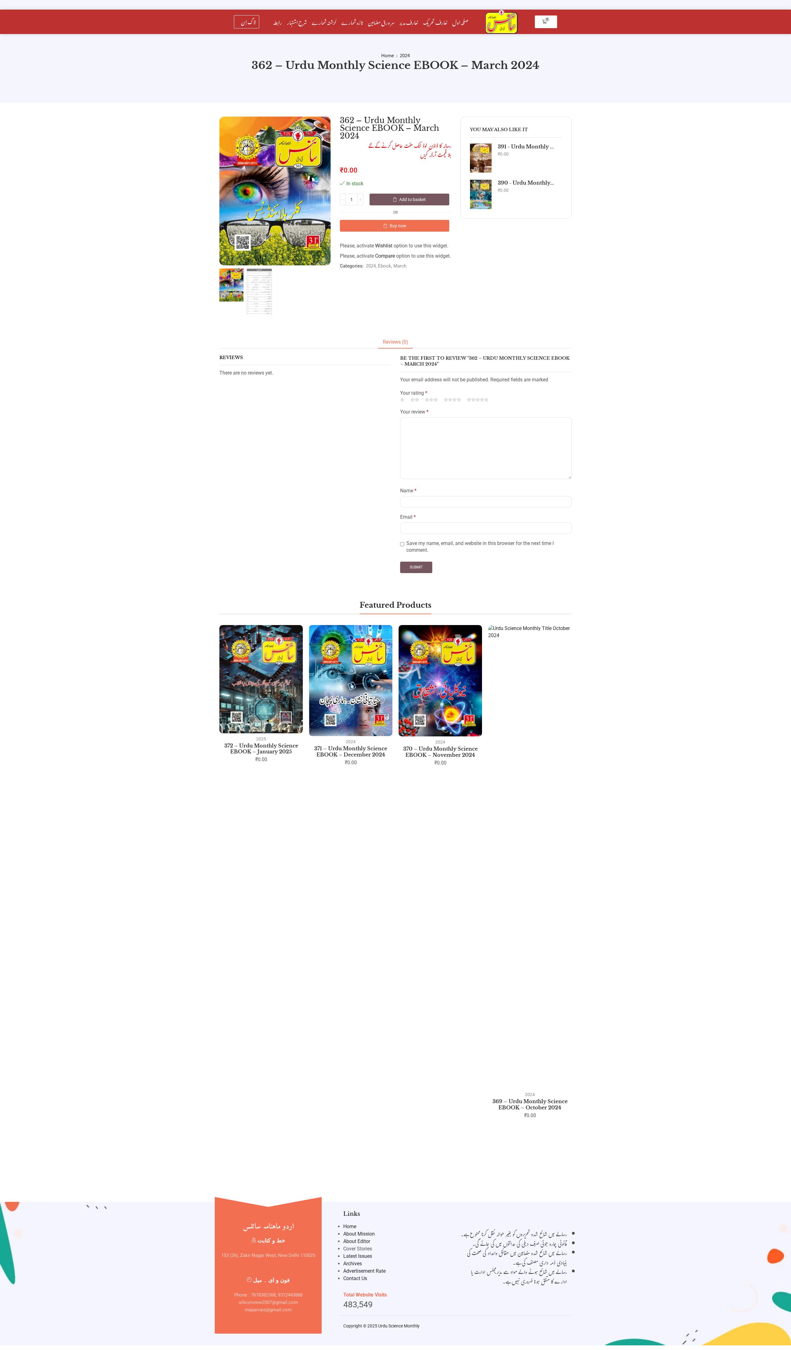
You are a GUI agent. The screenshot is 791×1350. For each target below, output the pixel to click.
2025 (261, 738)
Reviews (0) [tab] (395, 342)
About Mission (359, 1234)
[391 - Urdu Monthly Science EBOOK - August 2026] (481, 158)
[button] (246, 21)
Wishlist (383, 246)
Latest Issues (357, 1256)
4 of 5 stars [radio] (452, 399)
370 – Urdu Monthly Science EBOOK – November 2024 (440, 752)
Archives (352, 1263)
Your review (414, 412)
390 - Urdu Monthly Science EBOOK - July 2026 (526, 183)
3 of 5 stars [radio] (431, 399)
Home (387, 55)
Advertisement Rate (364, 1271)
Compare (385, 256)
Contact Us (355, 1278)
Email (408, 517)
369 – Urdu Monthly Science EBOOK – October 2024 (530, 1104)
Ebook (384, 266)
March (399, 266)
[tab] (395, 342)
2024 (405, 55)
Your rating (413, 393)
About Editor (356, 1241)
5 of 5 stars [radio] (478, 399)
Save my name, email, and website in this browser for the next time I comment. (480, 546)
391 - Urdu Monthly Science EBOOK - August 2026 (526, 147)
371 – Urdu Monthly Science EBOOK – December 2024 (350, 751)
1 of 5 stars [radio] (402, 399)
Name (408, 491)
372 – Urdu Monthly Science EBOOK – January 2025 (261, 749)
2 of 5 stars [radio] (414, 399)
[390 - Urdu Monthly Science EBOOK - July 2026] (481, 194)
